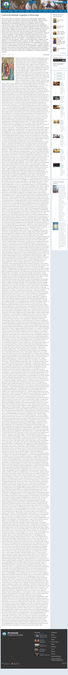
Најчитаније (59, 75)
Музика (53, 651)
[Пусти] (55, 60)
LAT (34, 2)
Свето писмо (54, 642)
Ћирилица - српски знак (45, 655)
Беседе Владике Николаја (62, 84)
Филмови (62, 96)
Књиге (53, 649)
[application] (59, 60)
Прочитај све (63, 53)
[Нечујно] (62, 60)
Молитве (53, 646)
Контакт (53, 653)
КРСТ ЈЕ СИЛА (62, 223)
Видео (52, 635)
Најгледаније (59, 73)
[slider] (64, 60)
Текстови (53, 637)
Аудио (52, 639)
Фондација (54, 632)
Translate (64, 3)
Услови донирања (56, 656)
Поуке (52, 644)
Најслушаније (59, 78)
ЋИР (30, 2)
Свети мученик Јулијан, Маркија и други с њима (61, 33)
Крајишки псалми (43, 645)
